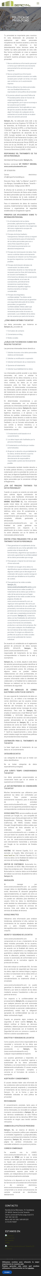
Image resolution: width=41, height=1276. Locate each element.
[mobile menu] (38, 3)
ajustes (31, 1268)
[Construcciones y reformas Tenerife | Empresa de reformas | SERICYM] (16, 3)
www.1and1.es (9, 855)
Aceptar (7, 1272)
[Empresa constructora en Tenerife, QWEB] (10, 1243)
